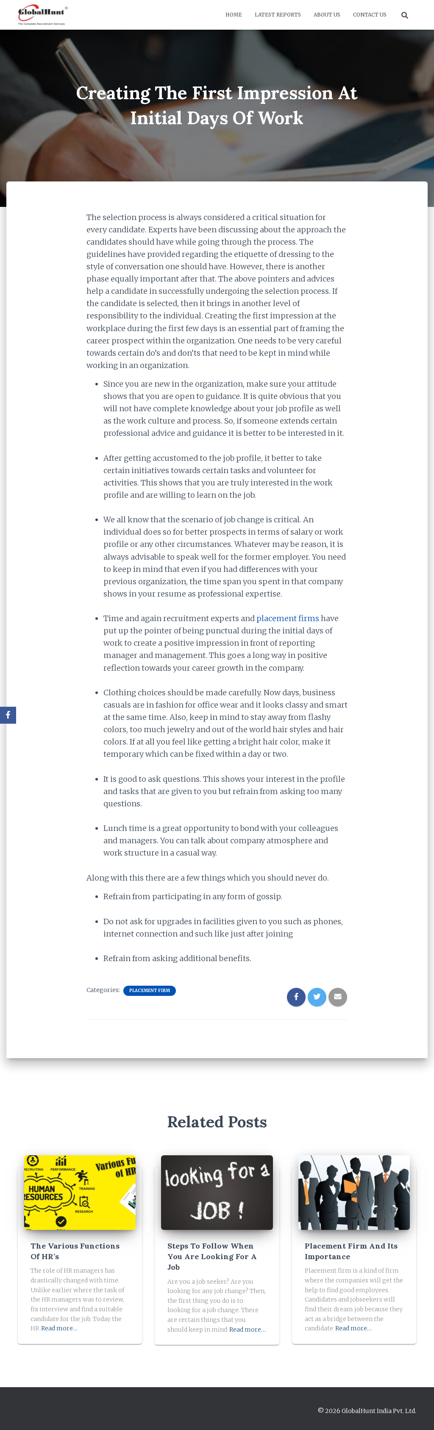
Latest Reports (278, 14)
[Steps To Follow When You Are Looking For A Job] (217, 1192)
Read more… (59, 1328)
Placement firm (149, 990)
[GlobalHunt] (43, 14)
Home (233, 14)
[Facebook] (8, 715)
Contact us (370, 14)
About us (327, 14)
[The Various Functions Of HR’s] (80, 1192)
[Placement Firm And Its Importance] (354, 1192)
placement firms (287, 618)
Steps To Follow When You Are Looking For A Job (212, 1256)
